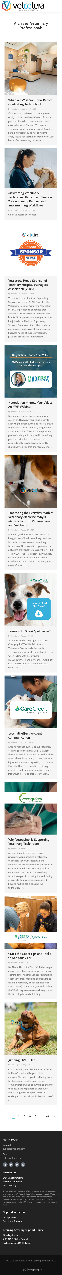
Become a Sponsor (12, 1221)
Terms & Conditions (13, 1181)
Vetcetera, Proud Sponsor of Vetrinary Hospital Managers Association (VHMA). (28, 285)
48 (47, 1116)
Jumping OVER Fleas (22, 1060)
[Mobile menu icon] (57, 6)
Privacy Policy (9, 1185)
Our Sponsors (9, 1217)
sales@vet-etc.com (12, 1158)
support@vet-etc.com (14, 1148)
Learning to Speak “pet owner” (29, 631)
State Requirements (13, 1178)
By (13, 109)
